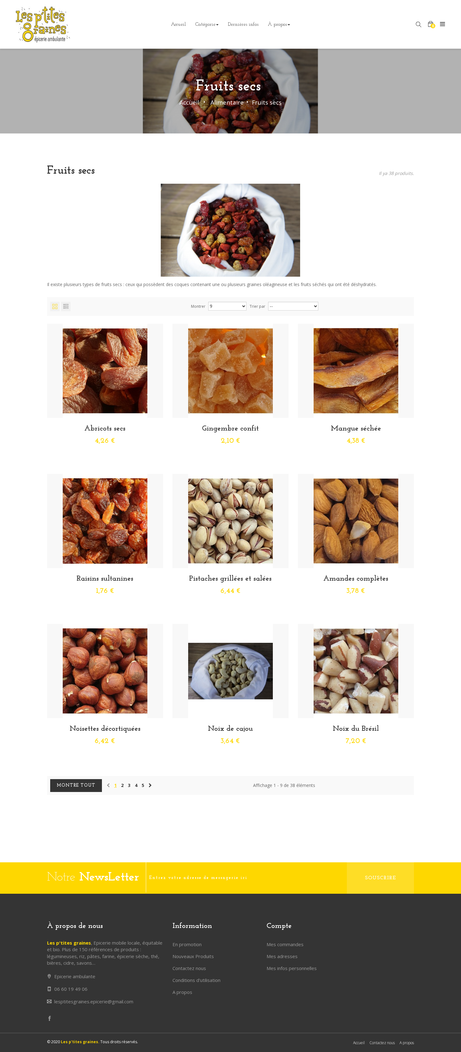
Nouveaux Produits (193, 956)
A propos (182, 992)
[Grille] (55, 306)
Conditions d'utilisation (196, 980)
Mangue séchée (356, 428)
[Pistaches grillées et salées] (230, 520)
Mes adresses (282, 956)
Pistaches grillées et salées (230, 579)
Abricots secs (104, 428)
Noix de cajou (230, 729)
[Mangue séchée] (356, 370)
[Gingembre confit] (230, 370)
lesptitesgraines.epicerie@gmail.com (93, 1001)
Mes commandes (285, 944)
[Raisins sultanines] (105, 520)
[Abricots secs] (105, 370)
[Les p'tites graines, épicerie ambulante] (43, 24)
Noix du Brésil (356, 729)
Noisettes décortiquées (105, 729)
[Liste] (66, 306)
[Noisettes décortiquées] (105, 671)
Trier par (257, 306)
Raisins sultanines (105, 579)
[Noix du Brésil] (356, 671)
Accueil (189, 102)
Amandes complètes (355, 579)
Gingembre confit (230, 428)
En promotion (187, 944)
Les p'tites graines (69, 943)
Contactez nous (189, 968)
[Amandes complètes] (356, 520)
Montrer (198, 306)
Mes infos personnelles (292, 968)
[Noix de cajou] (230, 671)
